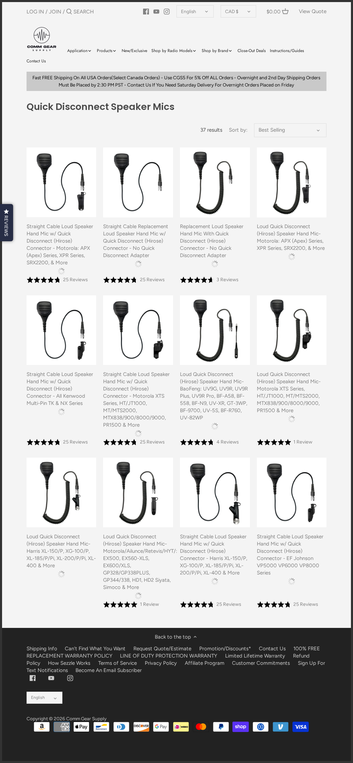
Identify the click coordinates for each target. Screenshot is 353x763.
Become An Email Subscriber (108, 670)
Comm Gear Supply (86, 718)
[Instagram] (167, 11)
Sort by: (238, 130)
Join (55, 12)
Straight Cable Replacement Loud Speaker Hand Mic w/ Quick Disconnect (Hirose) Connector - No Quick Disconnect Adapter (135, 240)
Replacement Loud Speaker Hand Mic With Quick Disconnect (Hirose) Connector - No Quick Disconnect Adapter (211, 240)
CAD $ (232, 11)
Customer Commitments (261, 663)
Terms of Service (118, 663)
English (188, 11)
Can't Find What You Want (95, 648)
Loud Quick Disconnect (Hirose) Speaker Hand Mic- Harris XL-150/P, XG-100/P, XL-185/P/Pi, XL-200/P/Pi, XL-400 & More (61, 551)
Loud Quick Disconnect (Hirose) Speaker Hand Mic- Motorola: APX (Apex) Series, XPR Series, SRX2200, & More (291, 237)
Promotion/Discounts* (225, 648)
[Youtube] (156, 11)
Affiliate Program (204, 663)
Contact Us (272, 648)
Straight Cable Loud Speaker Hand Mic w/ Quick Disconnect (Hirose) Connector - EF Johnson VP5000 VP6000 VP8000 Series (290, 554)
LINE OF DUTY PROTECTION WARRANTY (168, 656)
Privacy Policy (161, 663)
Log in (35, 12)
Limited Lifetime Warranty (255, 656)
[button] (6, 222)
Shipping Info (42, 648)
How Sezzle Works (69, 663)
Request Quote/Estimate (163, 648)
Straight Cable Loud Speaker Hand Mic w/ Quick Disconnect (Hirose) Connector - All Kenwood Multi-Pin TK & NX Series (60, 388)
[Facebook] (146, 11)
